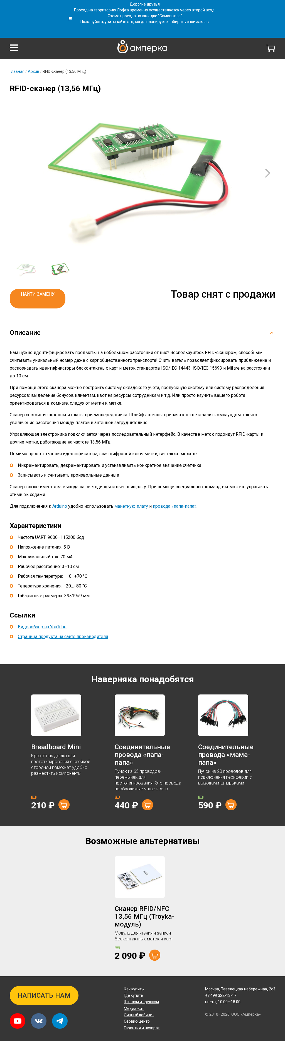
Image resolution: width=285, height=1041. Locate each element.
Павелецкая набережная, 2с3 (240, 989)
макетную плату (131, 506)
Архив (33, 71)
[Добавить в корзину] (64, 804)
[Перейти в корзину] (270, 48)
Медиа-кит (134, 1008)
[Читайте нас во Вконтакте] (38, 1021)
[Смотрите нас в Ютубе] (17, 1021)
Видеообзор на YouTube (42, 626)
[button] (14, 47)
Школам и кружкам (141, 1002)
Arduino (59, 506)
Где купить (133, 995)
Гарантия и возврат (142, 1028)
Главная (17, 71)
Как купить (134, 989)
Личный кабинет (139, 1015)
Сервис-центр (137, 1021)
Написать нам (44, 995)
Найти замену (38, 294)
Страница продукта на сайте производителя (63, 636)
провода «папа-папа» (174, 506)
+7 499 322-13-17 (220, 995)
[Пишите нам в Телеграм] (60, 1021)
